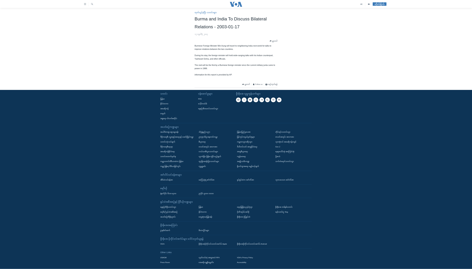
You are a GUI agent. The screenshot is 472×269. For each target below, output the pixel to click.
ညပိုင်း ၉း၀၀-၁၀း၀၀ (206, 193)
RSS (200, 99)
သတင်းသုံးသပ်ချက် (167, 142)
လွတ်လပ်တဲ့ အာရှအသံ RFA (209, 258)
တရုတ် (162, 114)
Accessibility (241, 262)
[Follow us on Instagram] (255, 100)
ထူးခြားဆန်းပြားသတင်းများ (209, 161)
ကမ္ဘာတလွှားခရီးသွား (244, 142)
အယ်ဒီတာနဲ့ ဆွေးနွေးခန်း (169, 132)
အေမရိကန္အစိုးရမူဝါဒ (206, 262)
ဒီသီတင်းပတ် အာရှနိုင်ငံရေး (247, 147)
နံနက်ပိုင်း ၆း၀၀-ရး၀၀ (168, 193)
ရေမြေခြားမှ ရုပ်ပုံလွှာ (244, 207)
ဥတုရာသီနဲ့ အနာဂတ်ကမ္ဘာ (208, 137)
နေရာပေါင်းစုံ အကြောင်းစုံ (284, 152)
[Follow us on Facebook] (238, 100)
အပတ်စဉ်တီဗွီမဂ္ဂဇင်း (168, 217)
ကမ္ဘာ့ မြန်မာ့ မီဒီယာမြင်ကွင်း (170, 166)
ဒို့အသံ (277, 156)
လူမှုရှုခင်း (202, 166)
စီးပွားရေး (202, 142)
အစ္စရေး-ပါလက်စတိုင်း (168, 118)
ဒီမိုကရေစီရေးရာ (166, 147)
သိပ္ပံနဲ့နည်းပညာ (204, 132)
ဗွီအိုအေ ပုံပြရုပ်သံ (243, 217)
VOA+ (162, 244)
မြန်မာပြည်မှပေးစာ (244, 132)
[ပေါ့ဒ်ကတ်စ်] (273, 100)
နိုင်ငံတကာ (164, 104)
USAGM (163, 258)
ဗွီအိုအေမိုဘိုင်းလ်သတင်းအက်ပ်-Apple (213, 244)
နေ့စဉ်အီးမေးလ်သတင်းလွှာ (208, 109)
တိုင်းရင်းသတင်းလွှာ (282, 132)
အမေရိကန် (164, 109)
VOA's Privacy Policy (245, 258)
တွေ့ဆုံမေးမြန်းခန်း (205, 217)
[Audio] (361, 4)
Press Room (165, 262)
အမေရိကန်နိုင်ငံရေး (167, 152)
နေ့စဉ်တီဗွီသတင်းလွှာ (168, 207)
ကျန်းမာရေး (241, 156)
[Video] (369, 4)
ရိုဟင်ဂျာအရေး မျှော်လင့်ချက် (248, 166)
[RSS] (267, 100)
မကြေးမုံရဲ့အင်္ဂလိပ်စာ (206, 180)
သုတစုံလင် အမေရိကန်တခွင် (285, 142)
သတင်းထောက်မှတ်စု (168, 156)
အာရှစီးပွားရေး (242, 152)
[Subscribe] (279, 100)
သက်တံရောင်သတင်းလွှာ (284, 161)
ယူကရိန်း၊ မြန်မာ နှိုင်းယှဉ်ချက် (210, 156)
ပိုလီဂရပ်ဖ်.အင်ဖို (243, 212)
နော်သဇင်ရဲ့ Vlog (281, 212)
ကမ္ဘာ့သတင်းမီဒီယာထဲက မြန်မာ (171, 161)
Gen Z (277, 147)
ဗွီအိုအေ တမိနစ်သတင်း (284, 207)
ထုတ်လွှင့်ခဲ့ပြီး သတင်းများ (206, 12)
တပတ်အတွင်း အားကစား (208, 147)
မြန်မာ (162, 99)
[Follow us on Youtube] (250, 100)
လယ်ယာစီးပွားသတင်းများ (208, 152)
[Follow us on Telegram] (261, 100)
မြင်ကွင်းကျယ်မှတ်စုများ (246, 137)
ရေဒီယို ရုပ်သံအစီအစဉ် (168, 212)
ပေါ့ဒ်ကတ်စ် (202, 104)
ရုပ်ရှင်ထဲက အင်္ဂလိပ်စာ (245, 180)
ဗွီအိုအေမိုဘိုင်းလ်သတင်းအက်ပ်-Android (252, 244)
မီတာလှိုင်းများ (204, 230)
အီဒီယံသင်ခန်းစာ (166, 180)
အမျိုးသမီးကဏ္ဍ (243, 161)
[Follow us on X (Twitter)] (244, 100)
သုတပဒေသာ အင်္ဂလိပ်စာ (284, 180)
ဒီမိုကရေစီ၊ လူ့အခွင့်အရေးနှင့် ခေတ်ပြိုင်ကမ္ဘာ (176, 137)
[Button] (273, 41)
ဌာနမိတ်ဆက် (165, 230)
